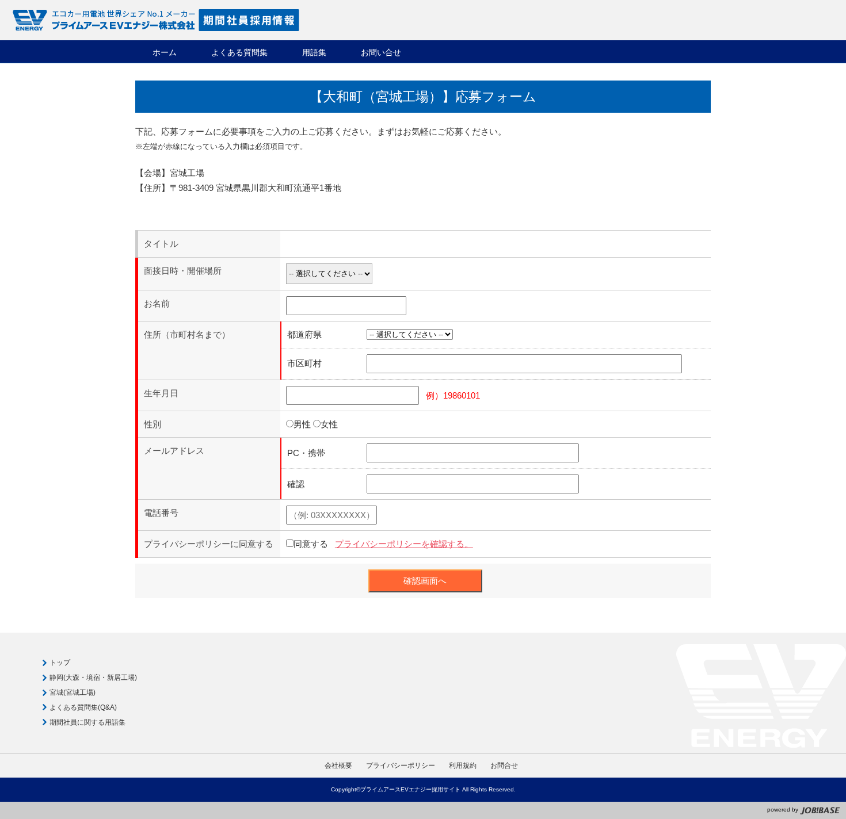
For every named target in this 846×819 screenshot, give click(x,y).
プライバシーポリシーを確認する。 (404, 544)
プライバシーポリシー (400, 765)
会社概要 (338, 765)
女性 (329, 424)
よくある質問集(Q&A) (83, 707)
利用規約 (463, 765)
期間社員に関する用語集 (87, 722)
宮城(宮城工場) (72, 692)
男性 (302, 424)
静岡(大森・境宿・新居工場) (93, 677)
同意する (311, 544)
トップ (59, 663)
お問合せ (504, 765)
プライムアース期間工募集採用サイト (155, 20)
